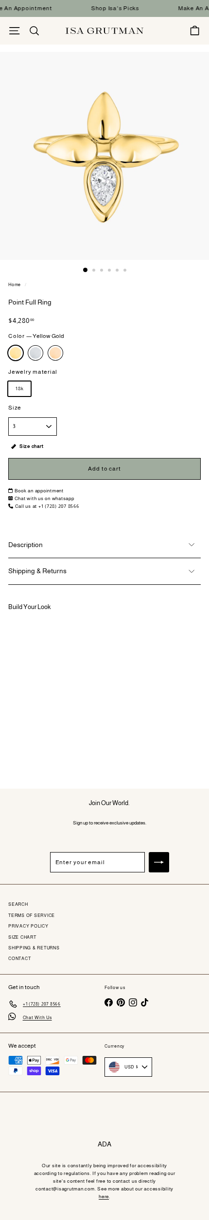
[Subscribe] (159, 862)
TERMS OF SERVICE (31, 915)
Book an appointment (39, 490)
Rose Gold (55, 353)
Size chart (31, 446)
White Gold (35, 353)
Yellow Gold (15, 353)
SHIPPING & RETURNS (34, 948)
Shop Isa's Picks (110, 8)
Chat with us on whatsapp (44, 498)
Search (18, 904)
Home (14, 284)
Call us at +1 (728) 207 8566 (47, 506)
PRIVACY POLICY (28, 926)
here (104, 1196)
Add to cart (51, 745)
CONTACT (19, 958)
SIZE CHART (22, 937)
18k (19, 388)
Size (14, 407)
